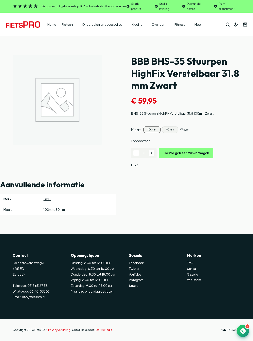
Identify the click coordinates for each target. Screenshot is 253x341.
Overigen (158, 24)
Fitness (179, 24)
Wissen (184, 129)
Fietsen (67, 24)
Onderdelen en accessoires (102, 24)
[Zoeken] (228, 24)
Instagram (136, 280)
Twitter (134, 268)
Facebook (136, 263)
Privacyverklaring (59, 330)
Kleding (137, 24)
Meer (198, 24)
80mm (60, 209)
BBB (134, 165)
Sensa (191, 268)
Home (51, 24)
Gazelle (192, 274)
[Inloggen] (236, 24)
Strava (133, 285)
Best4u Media (103, 330)
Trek (190, 263)
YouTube (135, 274)
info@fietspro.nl (33, 297)
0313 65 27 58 (37, 285)
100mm (48, 209)
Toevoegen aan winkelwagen (186, 153)
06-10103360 (39, 291)
